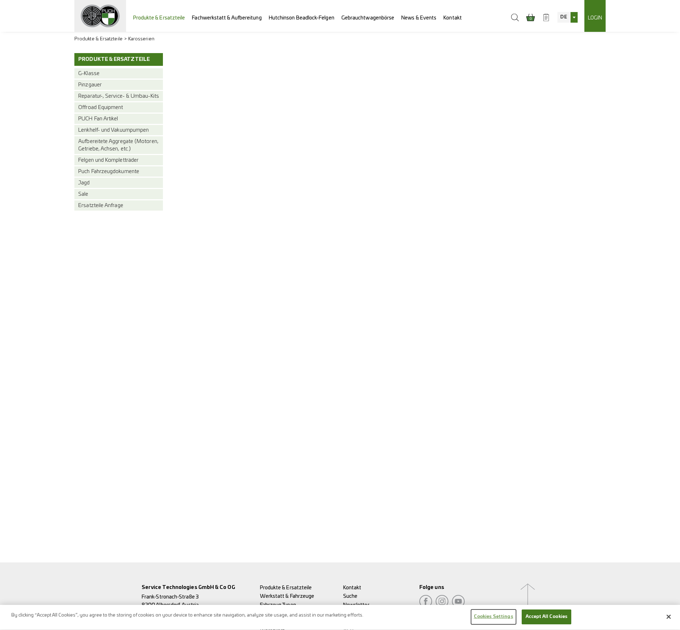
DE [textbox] (563, 17)
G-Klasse (89, 73)
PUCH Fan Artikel (98, 118)
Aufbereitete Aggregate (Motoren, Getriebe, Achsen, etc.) (118, 145)
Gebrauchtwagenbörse (368, 18)
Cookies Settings (493, 616)
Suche (350, 596)
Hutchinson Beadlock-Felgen (301, 18)
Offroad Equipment (100, 107)
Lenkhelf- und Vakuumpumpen (113, 130)
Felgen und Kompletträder (108, 160)
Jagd (84, 182)
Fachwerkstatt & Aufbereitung (226, 18)
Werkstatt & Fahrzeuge (287, 596)
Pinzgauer (90, 84)
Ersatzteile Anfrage (100, 205)
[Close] (668, 616)
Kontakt (452, 18)
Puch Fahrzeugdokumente (108, 171)
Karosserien (141, 39)
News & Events (418, 18)
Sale (83, 194)
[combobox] (567, 17)
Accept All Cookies (546, 616)
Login (595, 18)
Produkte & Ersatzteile (159, 18)
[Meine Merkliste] (546, 17)
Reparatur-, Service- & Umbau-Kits (118, 96)
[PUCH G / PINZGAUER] (100, 16)
